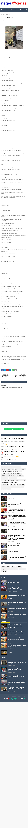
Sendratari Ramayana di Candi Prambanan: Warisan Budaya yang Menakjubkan (16, 626)
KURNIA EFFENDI (14, 482)
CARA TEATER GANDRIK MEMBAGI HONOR (15, 651)
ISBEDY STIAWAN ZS (15, 480)
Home (5, 696)
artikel (24, 569)
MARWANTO (13, 484)
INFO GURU (13, 566)
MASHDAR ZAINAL (21, 484)
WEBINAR (4, 571)
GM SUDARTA (5, 478)
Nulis (19, 696)
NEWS (8, 569)
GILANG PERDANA (10, 475)
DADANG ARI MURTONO (20, 469)
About (9, 696)
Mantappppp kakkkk (8, 454)
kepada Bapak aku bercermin (10, 449)
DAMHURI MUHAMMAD (7, 471)
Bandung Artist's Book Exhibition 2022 (17, 497)
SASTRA (3, 566)
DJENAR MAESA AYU (17, 471)
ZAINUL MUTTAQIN (6, 489)
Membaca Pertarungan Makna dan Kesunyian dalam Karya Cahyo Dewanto (16, 669)
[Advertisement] (14, 765)
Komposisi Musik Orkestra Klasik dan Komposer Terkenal (17, 609)
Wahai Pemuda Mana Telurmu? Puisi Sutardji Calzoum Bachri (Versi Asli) (16, 509)
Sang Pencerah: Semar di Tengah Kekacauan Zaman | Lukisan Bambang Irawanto (17, 662)
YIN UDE (15, 487)
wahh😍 (5, 445)
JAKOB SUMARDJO (5, 482)
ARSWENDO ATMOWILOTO (14, 467)
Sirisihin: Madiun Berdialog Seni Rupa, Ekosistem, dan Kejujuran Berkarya (17, 681)
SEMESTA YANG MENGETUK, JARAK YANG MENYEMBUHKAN (16, 550)
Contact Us (14, 696)
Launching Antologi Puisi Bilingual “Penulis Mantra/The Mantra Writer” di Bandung (17, 517)
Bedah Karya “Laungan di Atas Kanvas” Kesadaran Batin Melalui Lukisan (17, 675)
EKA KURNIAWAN (5, 473)
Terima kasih (6, 457)
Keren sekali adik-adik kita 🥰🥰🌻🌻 (12, 456)
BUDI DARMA (10, 469)
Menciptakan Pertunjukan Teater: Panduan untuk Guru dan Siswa (16, 632)
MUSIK (8, 566)
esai (20, 569)
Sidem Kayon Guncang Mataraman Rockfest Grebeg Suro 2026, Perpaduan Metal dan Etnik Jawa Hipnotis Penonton (16, 537)
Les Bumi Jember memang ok (10, 459)
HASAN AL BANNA (13, 478)
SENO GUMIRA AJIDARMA (7, 487)
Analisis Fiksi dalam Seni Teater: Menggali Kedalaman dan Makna (16, 638)
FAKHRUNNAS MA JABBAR (16, 473)
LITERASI (19, 566)
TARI (16, 569)
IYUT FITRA (23, 480)
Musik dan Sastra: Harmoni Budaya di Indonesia (17, 615)
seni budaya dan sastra (14, 10)
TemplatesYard (13, 698)
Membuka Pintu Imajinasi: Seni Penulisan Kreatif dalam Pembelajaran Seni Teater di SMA (17, 645)
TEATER (12, 569)
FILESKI (3, 475)
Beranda (3, 14)
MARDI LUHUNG (5, 484)
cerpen (3, 569)
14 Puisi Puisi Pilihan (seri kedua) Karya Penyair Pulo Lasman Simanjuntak (17, 556)
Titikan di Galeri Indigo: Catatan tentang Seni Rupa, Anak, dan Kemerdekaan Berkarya (16, 689)
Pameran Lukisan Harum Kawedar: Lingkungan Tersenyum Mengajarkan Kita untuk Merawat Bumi (17, 524)
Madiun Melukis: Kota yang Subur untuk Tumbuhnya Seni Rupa (16, 503)
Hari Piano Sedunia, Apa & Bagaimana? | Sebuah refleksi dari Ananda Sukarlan (17, 597)
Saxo (22, 696)
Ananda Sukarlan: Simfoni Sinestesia (17, 602)
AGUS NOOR (4, 467)
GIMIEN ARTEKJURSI (19, 475)
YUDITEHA (21, 487)
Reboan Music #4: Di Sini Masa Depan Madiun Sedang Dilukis (17, 544)
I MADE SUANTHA (5, 480)
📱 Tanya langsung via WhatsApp (14, 429)
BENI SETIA (4, 469)
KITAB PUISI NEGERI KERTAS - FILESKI (16, 529)
